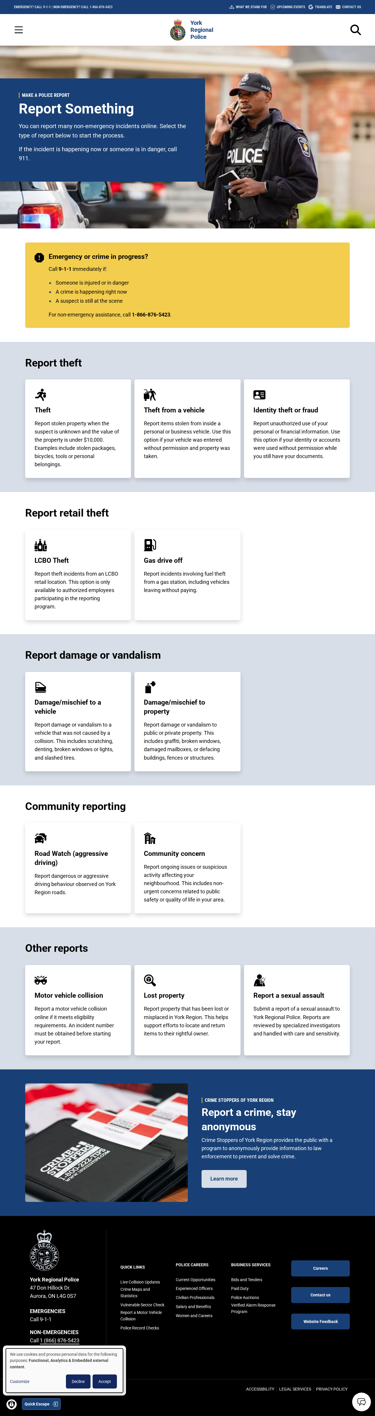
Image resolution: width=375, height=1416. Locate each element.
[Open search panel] (355, 30)
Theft (43, 410)
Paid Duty (240, 1288)
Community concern (174, 854)
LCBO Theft (52, 561)
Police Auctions (245, 1297)
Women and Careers (194, 1315)
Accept (104, 1381)
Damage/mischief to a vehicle (68, 706)
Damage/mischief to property (174, 706)
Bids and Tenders (246, 1279)
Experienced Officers (194, 1288)
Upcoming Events (291, 7)
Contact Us (351, 7)
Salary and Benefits (193, 1306)
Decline (78, 1381)
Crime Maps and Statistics (135, 1292)
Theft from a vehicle (174, 410)
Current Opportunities (195, 1279)
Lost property (164, 995)
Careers (320, 1268)
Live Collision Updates (140, 1282)
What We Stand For (251, 7)
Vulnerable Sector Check (142, 1305)
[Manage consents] (11, 1404)
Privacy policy (331, 1389)
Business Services (251, 1264)
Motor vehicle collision (69, 995)
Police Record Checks (139, 1328)
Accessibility (260, 1389)
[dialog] (64, 1370)
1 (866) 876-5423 (59, 1340)
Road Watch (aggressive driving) (71, 858)
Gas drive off (163, 561)
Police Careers (192, 1264)
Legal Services (295, 1389)
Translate (323, 7)
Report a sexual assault (288, 995)
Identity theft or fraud (285, 410)
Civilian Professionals (195, 1297)
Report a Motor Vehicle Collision (141, 1315)
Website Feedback (321, 1321)
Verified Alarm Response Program (253, 1308)
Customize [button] (19, 1381)
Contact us (320, 1295)
